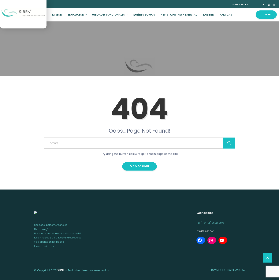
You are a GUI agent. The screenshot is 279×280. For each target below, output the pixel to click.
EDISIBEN (208, 15)
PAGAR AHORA (240, 4)
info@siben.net (205, 231)
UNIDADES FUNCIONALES (108, 15)
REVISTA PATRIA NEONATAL (179, 15)
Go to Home (140, 166)
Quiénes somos (144, 15)
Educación (76, 15)
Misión (57, 15)
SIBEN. (61, 270)
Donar (266, 14)
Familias (226, 15)
